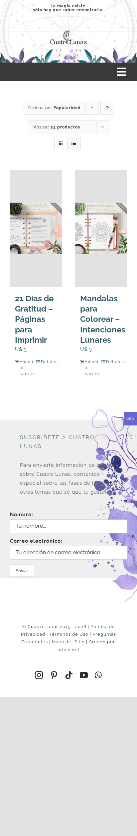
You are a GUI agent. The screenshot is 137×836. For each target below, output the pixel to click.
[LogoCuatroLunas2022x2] (68, 30)
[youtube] (84, 675)
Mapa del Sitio (68, 641)
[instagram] (39, 675)
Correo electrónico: (36, 541)
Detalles (49, 362)
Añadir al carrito (27, 368)
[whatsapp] (98, 675)
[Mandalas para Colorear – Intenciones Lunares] (101, 228)
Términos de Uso (68, 634)
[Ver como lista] (74, 143)
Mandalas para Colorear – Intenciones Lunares (102, 319)
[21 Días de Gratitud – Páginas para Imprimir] (36, 228)
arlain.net (68, 649)
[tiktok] (69, 675)
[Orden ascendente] (106, 108)
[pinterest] (54, 675)
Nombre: (21, 514)
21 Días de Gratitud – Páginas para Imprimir (34, 319)
